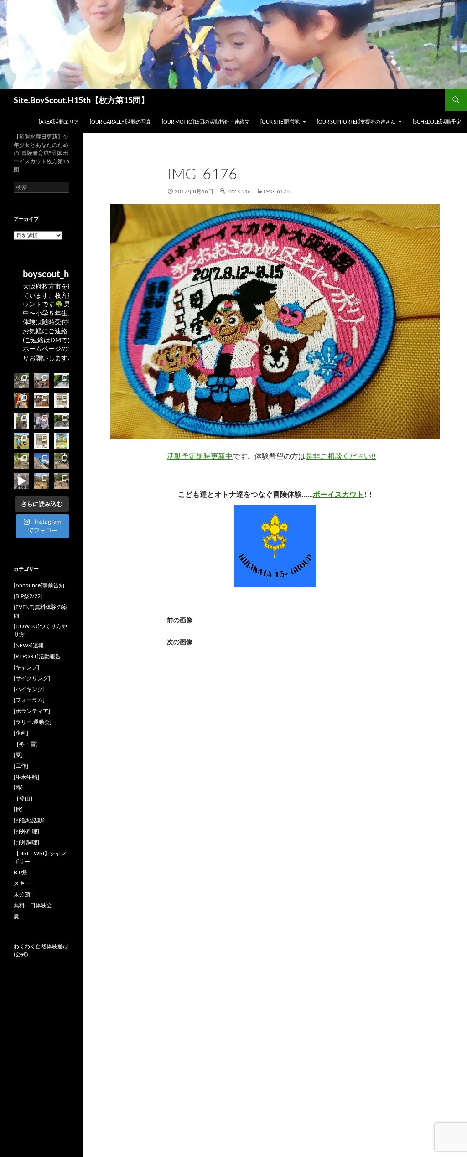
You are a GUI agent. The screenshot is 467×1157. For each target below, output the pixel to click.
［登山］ (25, 798)
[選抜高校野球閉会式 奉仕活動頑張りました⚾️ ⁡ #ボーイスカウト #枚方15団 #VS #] (21, 481)
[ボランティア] (32, 711)
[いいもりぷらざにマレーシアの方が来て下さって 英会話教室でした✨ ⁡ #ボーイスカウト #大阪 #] (41, 380)
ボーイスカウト (338, 494)
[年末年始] (26, 776)
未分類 (22, 894)
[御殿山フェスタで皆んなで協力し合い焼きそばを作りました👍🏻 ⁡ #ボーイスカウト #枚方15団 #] (21, 421)
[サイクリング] (32, 678)
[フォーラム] (29, 700)
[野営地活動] (29, 820)
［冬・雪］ (27, 743)
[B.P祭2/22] (28, 596)
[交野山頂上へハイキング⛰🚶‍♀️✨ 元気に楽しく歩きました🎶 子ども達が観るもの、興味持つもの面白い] (41, 461)
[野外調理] (26, 842)
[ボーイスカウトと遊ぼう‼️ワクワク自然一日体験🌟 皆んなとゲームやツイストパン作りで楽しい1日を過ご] (61, 421)
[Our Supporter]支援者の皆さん (356, 121)
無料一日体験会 (33, 905)
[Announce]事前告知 (39, 585)
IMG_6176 (277, 191)
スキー (22, 883)
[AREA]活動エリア (59, 121)
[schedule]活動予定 (437, 121)
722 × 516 (239, 191)
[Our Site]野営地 (280, 121)
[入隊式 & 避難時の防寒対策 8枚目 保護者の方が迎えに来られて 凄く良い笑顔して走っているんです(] (21, 380)
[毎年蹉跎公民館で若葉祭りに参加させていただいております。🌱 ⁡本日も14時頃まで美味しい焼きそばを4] (41, 421)
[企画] (21, 732)
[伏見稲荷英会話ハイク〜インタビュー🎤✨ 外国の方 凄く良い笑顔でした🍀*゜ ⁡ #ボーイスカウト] (21, 400)
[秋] (18, 809)
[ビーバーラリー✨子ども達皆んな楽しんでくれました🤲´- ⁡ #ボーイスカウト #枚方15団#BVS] (21, 441)
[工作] (21, 765)
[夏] (18, 754)
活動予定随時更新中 (200, 455)
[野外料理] (26, 831)
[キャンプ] (26, 667)
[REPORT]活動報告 (37, 656)
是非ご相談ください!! (341, 455)
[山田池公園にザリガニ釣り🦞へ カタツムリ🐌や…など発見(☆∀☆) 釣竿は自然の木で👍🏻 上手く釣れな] (61, 380)
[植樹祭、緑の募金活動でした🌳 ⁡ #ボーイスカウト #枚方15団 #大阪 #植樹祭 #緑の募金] (21, 461)
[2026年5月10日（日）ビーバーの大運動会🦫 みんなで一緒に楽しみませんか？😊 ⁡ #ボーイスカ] (61, 441)
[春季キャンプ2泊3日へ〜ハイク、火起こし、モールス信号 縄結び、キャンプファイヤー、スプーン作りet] (61, 481)
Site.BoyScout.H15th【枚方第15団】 (81, 100)
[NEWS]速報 (29, 645)
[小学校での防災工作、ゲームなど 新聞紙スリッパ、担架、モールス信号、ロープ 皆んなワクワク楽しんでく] (41, 400)
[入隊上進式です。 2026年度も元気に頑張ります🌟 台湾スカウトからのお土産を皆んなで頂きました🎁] (61, 461)
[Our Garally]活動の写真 (120, 121)
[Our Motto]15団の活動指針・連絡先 (205, 121)
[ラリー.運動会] (33, 721)
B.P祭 (20, 872)
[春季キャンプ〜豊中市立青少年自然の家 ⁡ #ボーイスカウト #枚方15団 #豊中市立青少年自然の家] (41, 481)
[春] (18, 787)
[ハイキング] (29, 689)
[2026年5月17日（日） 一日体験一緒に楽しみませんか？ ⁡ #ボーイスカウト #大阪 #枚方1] (41, 441)
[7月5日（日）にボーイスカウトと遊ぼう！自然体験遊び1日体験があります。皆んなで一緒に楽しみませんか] (61, 400)
